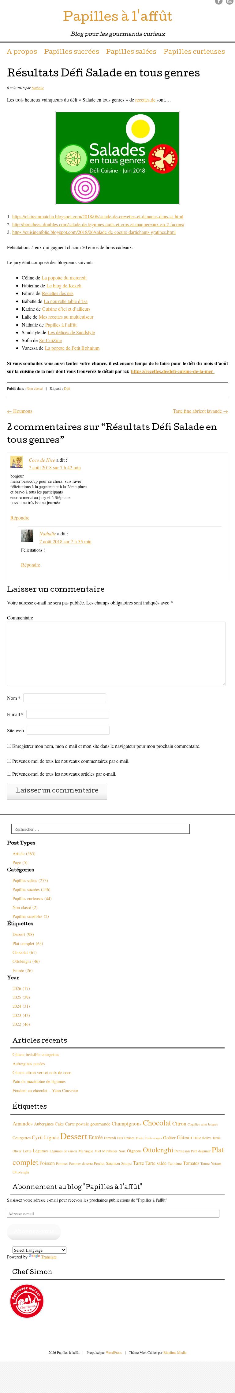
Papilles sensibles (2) (31, 916)
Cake (59, 1124)
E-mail (15, 714)
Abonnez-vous (33, 1232)
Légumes (40, 1151)
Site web (15, 730)
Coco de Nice (42, 459)
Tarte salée (155, 1163)
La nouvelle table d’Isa (66, 301)
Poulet (99, 1163)
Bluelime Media (174, 1352)
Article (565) (24, 853)
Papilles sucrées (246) (31, 889)
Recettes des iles (57, 293)
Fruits (140, 1138)
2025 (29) (21, 997)
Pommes (62, 1163)
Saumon (113, 1163)
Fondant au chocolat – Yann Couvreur (45, 1090)
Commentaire (20, 617)
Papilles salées (131, 53)
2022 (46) (21, 1024)
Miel (98, 1151)
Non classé (35, 388)
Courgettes (22, 1137)
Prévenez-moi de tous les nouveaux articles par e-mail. (64, 773)
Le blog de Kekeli (64, 285)
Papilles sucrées (71, 53)
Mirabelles (110, 1150)
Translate (49, 1257)
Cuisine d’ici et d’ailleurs (66, 308)
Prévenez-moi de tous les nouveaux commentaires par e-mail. (70, 761)
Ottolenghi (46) (26, 961)
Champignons (127, 1123)
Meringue (85, 1151)
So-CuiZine (50, 340)
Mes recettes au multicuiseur (66, 316)
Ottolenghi (158, 1150)
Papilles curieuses (194, 53)
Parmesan (182, 1151)
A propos (21, 53)
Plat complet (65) (28, 943)
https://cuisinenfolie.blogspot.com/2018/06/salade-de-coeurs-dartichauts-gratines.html (94, 232)
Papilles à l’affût (60, 324)
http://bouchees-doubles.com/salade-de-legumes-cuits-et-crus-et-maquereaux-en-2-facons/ (98, 224)
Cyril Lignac (45, 1137)
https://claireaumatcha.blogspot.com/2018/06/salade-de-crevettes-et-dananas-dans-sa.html (97, 216)
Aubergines (44, 1124)
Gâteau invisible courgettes (36, 1054)
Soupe (126, 1163)
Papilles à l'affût (117, 18)
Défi (67, 388)
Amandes (23, 1123)
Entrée (95, 1137)
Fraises (129, 1137)
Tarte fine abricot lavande (200, 411)
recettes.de (145, 99)
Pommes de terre (81, 1163)
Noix (122, 1151)
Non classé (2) (25, 907)
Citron (179, 1123)
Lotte (27, 1151)
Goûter (169, 1137)
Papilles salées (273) (30, 880)
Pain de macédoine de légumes (39, 1081)
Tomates (191, 1163)
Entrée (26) (23, 970)
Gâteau (184, 1137)
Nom (14, 698)
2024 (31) (21, 1006)
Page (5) (20, 862)
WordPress (114, 1352)
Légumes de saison (63, 1150)
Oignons (134, 1151)
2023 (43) (21, 1015)
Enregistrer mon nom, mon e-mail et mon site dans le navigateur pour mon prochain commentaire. (106, 746)
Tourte (205, 1163)
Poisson (47, 1163)
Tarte (138, 1162)
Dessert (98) (23, 934)
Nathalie (38, 87)
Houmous (19, 411)
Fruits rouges (153, 1138)
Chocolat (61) (25, 952)
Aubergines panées (29, 1063)
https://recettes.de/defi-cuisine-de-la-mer (172, 371)
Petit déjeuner (201, 1150)
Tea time (175, 1163)
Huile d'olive (202, 1138)
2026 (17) (21, 988)
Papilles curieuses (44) (32, 898)
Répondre (19, 517)
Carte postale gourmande (87, 1124)
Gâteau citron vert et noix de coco (42, 1072)
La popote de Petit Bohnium (72, 348)
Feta (120, 1138)
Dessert (73, 1136)
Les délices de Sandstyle (71, 332)
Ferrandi (110, 1138)
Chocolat (157, 1122)
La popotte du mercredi (64, 277)
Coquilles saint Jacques (203, 1124)
